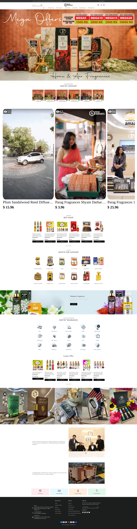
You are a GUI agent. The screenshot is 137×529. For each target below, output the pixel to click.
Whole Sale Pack (91, 8)
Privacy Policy (70, 509)
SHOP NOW (74, 304)
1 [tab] (66, 286)
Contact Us (70, 505)
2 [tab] (67, 286)
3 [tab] (69, 286)
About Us (70, 503)
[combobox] (37, 5)
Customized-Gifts (71, 507)
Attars (44, 8)
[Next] (134, 81)
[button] (28, 160)
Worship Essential (82, 8)
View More (68, 245)
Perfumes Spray (51, 8)
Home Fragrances (59, 8)
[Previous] (131, 81)
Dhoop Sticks (67, 8)
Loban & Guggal (58, 513)
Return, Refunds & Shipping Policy (74, 513)
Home (56, 503)
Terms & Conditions (71, 515)
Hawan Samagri (58, 511)
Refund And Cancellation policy (74, 511)
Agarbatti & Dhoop (58, 505)
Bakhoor (56, 507)
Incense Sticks (74, 8)
